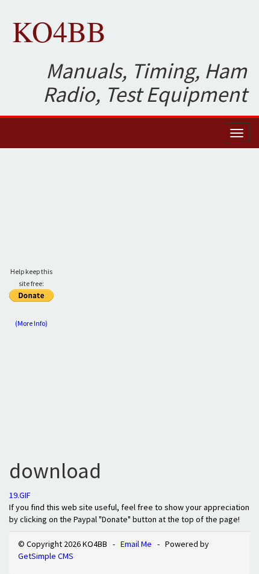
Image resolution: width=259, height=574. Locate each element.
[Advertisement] (129, 301)
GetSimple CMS (45, 556)
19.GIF (20, 495)
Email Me (136, 543)
